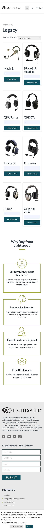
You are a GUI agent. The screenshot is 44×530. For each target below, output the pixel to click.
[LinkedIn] (14, 436)
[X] (9, 436)
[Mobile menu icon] (27, 8)
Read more (12, 79)
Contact (7, 495)
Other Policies (9, 506)
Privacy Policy (9, 502)
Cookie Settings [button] (17, 526)
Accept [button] (29, 526)
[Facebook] (3, 436)
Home (5, 25)
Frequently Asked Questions (14, 499)
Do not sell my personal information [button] (13, 522)
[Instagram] (19, 436)
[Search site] (32, 8)
